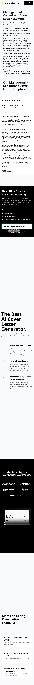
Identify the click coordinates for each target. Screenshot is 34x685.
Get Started (28, 3)
